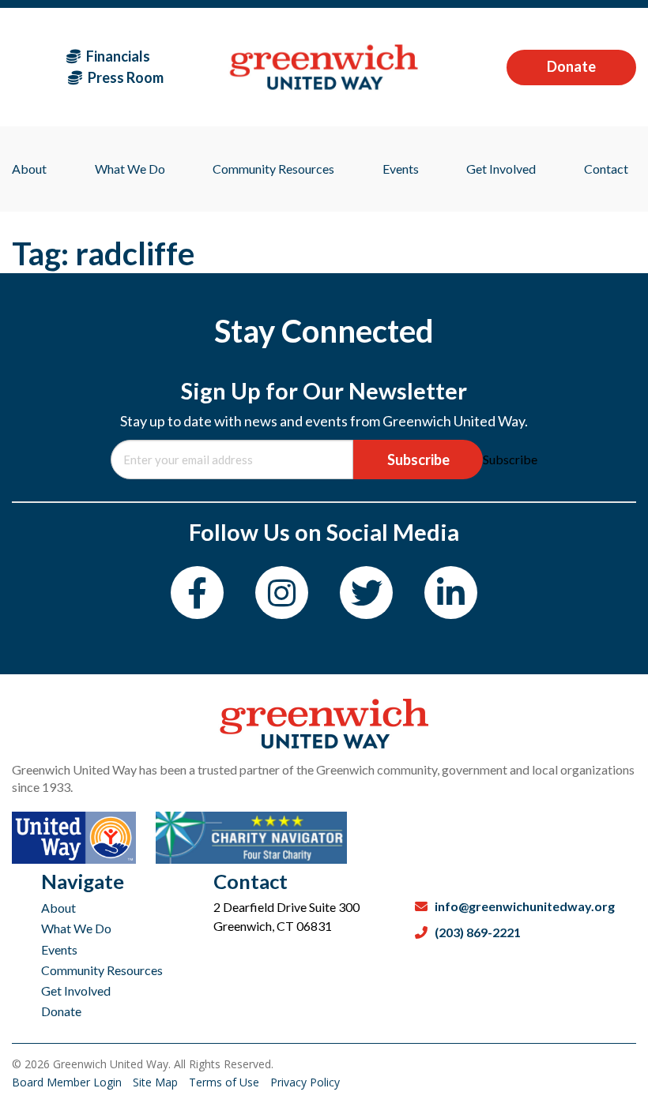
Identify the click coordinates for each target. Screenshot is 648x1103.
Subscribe (418, 459)
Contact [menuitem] (606, 168)
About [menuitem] (29, 168)
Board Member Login (68, 1082)
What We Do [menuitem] (130, 168)
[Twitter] (366, 592)
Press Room (124, 77)
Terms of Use (225, 1082)
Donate (571, 66)
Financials (117, 56)
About (58, 907)
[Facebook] (197, 592)
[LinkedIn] (450, 592)
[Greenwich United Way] (324, 66)
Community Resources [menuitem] (273, 168)
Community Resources (102, 969)
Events (59, 949)
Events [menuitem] (400, 168)
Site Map (157, 1082)
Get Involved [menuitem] (501, 168)
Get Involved (76, 990)
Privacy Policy (305, 1082)
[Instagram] (281, 592)
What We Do (76, 928)
